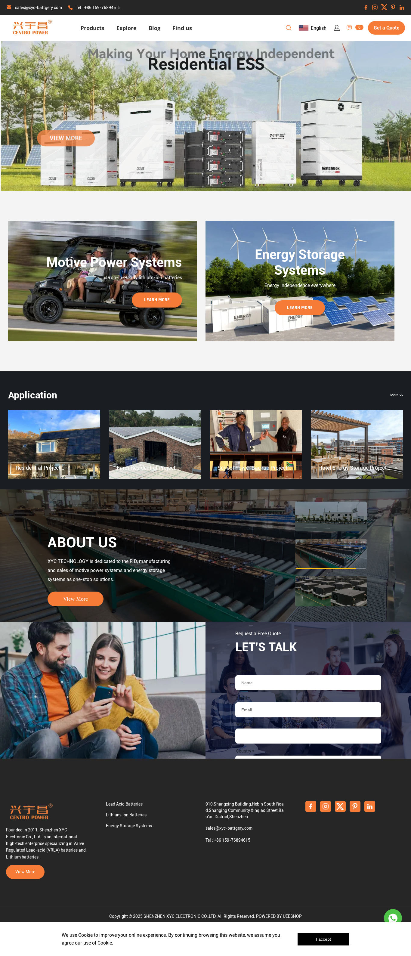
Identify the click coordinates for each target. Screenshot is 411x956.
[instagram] (375, 7)
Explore (126, 28)
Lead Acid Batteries (124, 804)
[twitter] (384, 7)
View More (75, 599)
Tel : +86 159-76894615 (98, 7)
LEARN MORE (157, 300)
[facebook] (366, 7)
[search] (289, 29)
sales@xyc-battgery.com (38, 7)
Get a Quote (386, 28)
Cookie (85, 935)
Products (92, 28)
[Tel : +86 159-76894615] (70, 7)
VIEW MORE (65, 138)
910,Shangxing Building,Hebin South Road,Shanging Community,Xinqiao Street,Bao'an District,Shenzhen (245, 810)
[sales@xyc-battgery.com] (9, 7)
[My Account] (336, 28)
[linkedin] (402, 7)
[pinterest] (393, 7)
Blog (154, 28)
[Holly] (393, 918)
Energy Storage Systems (129, 825)
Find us (182, 28)
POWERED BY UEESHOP (279, 916)
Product (118, 788)
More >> (396, 395)
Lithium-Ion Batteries (126, 814)
